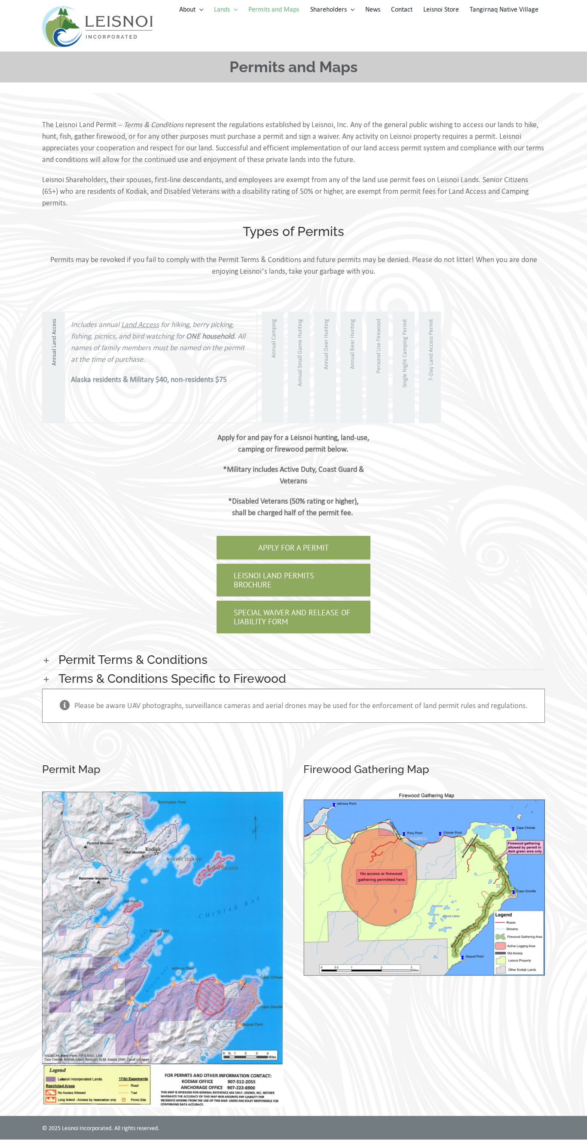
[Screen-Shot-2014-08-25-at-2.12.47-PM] (163, 795)
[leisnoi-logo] (97, 10)
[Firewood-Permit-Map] (424, 795)
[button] (293, 660)
